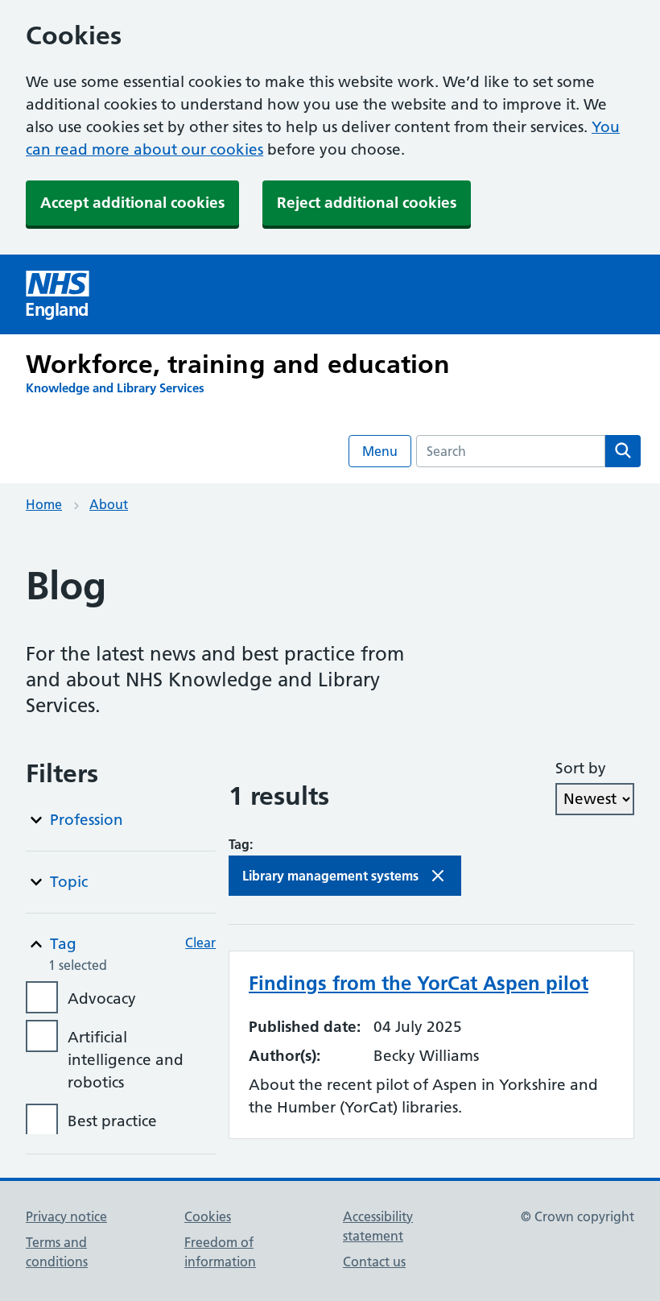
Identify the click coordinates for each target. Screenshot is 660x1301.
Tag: (241, 844)
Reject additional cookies (366, 202)
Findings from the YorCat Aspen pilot (418, 983)
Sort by (580, 768)
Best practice (112, 1121)
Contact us (374, 1261)
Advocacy (102, 998)
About (108, 504)
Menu (380, 451)
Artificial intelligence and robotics (126, 1060)
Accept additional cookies (132, 202)
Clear (200, 942)
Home (44, 504)
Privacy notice (66, 1216)
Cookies (207, 1216)
